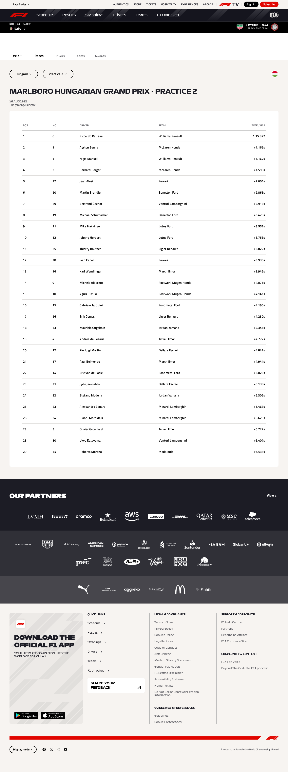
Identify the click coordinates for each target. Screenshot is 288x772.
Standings (94, 14)
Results (69, 14)
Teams (141, 14)
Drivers (119, 14)
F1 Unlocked (168, 14)
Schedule (44, 14)
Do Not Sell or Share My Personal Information (176, 693)
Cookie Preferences (168, 722)
